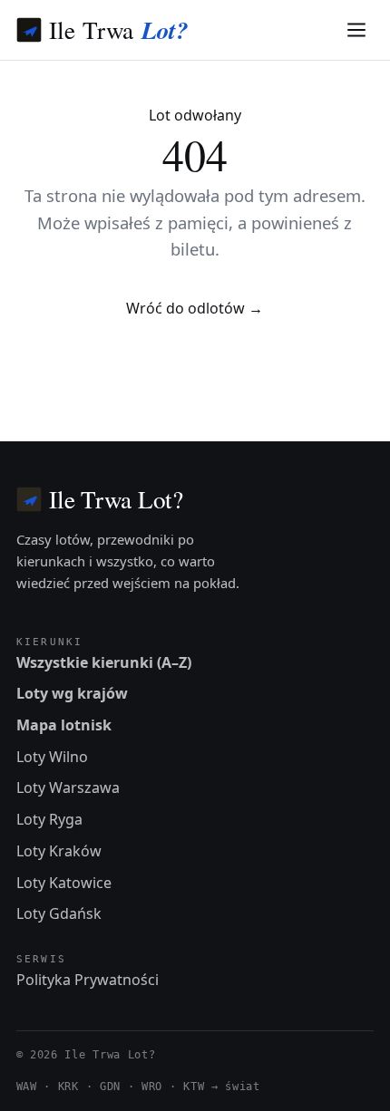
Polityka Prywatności (87, 980)
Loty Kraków (59, 851)
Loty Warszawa (68, 787)
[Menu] (357, 30)
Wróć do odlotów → (194, 308)
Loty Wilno (52, 757)
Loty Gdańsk (59, 913)
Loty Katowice (64, 883)
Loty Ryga (49, 819)
